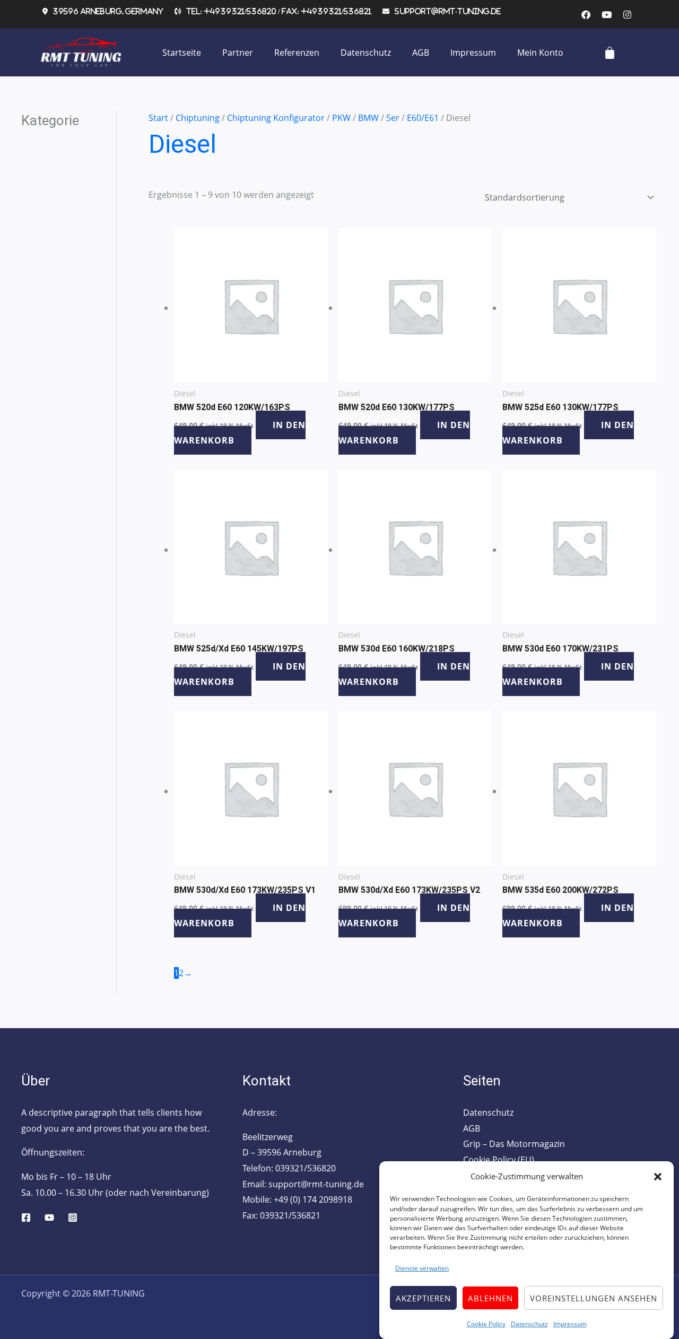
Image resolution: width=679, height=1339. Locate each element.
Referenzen (296, 52)
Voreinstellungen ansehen (593, 1298)
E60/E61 (423, 118)
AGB (420, 52)
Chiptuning (198, 118)
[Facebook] (26, 1217)
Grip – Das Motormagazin (514, 1144)
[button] (657, 1176)
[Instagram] (72, 1217)
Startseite (181, 52)
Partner (237, 52)
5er (392, 118)
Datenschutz (529, 1323)
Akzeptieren (423, 1298)
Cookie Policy (486, 1323)
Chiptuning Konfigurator (276, 118)
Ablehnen (490, 1298)
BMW (368, 118)
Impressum (570, 1323)
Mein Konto (540, 52)
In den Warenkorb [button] (240, 433)
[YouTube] (49, 1217)
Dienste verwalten (422, 1268)
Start (158, 118)
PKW (341, 118)
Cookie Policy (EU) (498, 1160)
